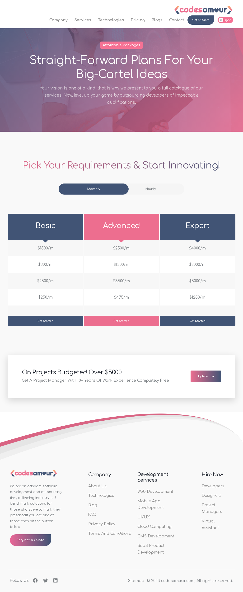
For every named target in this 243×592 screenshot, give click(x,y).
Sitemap (136, 581)
